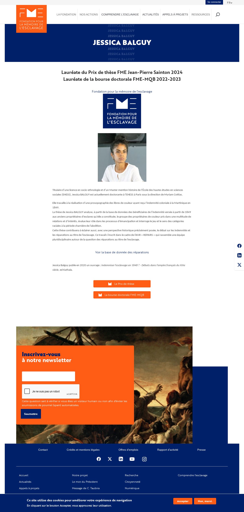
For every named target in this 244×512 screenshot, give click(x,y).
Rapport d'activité (167, 449)
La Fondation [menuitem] (66, 14)
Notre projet (80, 475)
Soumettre (31, 414)
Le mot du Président (85, 481)
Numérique (132, 488)
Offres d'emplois (128, 449)
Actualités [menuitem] (150, 14)
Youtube (132, 459)
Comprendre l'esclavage (192, 475)
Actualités (25, 481)
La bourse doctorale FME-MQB (124, 295)
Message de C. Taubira (86, 488)
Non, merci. (205, 501)
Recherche (131, 475)
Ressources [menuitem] (201, 14)
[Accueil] (31, 19)
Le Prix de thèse (124, 284)
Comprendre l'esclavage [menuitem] (120, 14)
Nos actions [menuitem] (89, 14)
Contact (43, 449)
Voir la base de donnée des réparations (122, 252)
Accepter (183, 501)
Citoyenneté (132, 481)
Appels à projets (29, 488)
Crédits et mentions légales (83, 449)
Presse (201, 449)
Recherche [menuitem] (217, 14)
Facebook (239, 246)
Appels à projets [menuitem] (175, 14)
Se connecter (214, 2)
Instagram (145, 459)
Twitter (239, 265)
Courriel (27, 368)
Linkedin (239, 256)
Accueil (23, 475)
